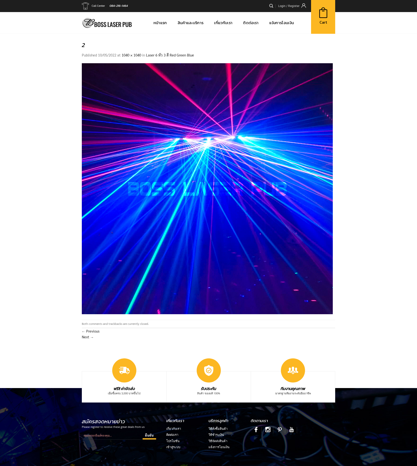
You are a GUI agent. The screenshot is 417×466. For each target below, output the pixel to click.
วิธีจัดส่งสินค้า (217, 441)
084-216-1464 (119, 5)
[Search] (271, 5)
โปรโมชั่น (173, 441)
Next (88, 336)
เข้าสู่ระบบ (173, 447)
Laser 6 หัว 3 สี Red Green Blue (170, 55)
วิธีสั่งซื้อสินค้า (218, 428)
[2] (207, 188)
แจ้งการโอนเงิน (218, 447)
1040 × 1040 (131, 55)
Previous (90, 331)
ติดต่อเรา (172, 434)
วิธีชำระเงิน (216, 434)
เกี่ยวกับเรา (173, 428)
